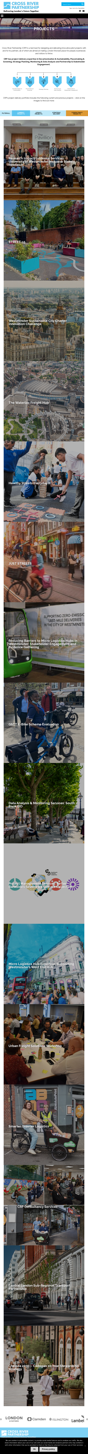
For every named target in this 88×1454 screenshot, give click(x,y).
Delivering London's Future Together (18, 1437)
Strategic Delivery (56, 113)
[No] (85, 1446)
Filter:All (6, 113)
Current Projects (21, 113)
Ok (34, 1449)
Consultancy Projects (77, 113)
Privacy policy (48, 1449)
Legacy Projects (38, 113)
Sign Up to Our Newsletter (77, 8)
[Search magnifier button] (82, 4)
